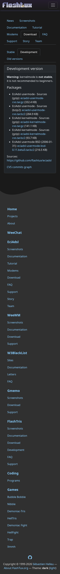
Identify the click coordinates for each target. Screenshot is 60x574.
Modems (12, 34)
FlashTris (14, 421)
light (53, 568)
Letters (11, 374)
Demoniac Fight (17, 525)
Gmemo (13, 390)
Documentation (17, 27)
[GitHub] (30, 557)
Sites (10, 360)
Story (26, 41)
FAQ (45, 34)
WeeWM (13, 315)
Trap (10, 539)
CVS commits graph (19, 167)
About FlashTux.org (16, 568)
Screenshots (27, 21)
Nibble (11, 504)
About (11, 223)
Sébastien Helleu (43, 564)
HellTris (12, 518)
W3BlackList (17, 353)
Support (12, 41)
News (10, 21)
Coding (12, 473)
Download (30, 34)
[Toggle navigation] (53, 5)
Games (12, 489)
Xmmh (11, 546)
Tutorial (37, 27)
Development (28, 52)
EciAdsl (13, 242)
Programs (13, 480)
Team (38, 41)
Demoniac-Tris (16, 511)
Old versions (15, 59)
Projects (12, 216)
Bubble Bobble (16, 497)
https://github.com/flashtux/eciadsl (29, 160)
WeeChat (14, 232)
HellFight (12, 532)
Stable (11, 52)
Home (12, 209)
